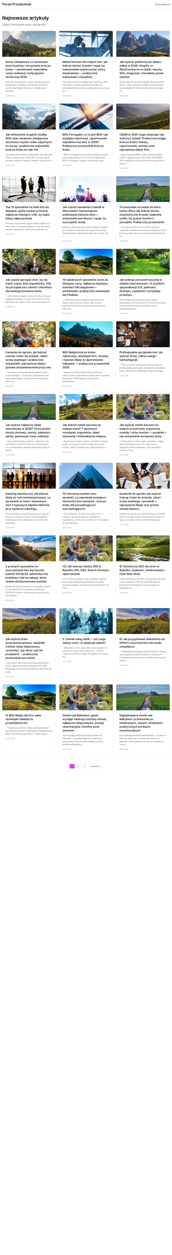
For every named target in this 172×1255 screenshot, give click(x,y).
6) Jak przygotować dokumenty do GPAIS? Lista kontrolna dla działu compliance (142, 642)
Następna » (95, 766)
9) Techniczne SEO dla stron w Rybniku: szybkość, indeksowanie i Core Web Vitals (142, 570)
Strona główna (162, 4)
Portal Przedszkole (16, 4)
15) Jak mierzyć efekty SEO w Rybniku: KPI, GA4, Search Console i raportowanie (85, 570)
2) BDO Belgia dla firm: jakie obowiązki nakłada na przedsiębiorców (23, 719)
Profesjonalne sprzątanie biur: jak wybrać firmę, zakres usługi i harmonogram (141, 356)
